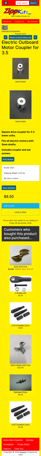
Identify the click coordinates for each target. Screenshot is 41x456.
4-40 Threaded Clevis (20, 424)
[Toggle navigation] (5, 3)
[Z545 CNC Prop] (20, 255)
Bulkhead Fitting (20, 392)
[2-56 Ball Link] (20, 284)
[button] (37, 445)
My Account (33, 21)
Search (33, 3)
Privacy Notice (23, 444)
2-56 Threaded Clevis (20, 325)
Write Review (8, 159)
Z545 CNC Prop (20, 266)
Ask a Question (9, 188)
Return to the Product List (20, 37)
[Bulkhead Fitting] (20, 382)
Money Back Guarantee (13, 440)
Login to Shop (20, 212)
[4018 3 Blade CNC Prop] (20, 349)
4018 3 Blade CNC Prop (20, 365)
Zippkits (23, 452)
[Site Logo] (20, 11)
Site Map (29, 440)
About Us (7, 21)
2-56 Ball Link (20, 293)
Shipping (7, 449)
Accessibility (8, 444)
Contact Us (19, 21)
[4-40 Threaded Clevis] (20, 412)
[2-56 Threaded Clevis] (20, 313)
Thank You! (18, 449)
